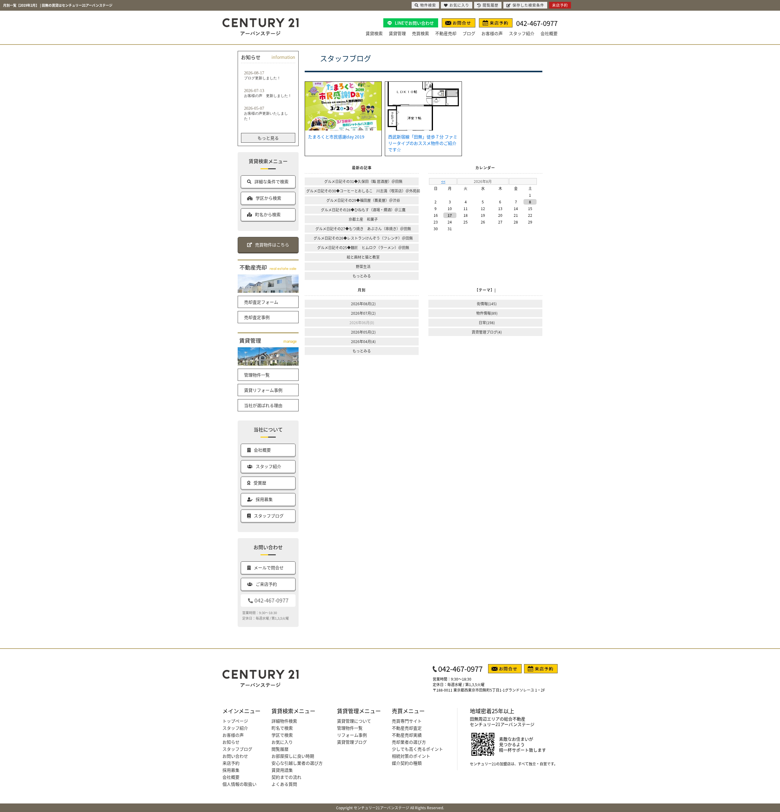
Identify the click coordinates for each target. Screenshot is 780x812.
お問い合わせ (235, 756)
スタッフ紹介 (521, 33)
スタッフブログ (237, 749)
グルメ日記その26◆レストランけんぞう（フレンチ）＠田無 (363, 238)
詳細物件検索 (284, 721)
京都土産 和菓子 (363, 219)
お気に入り (282, 742)
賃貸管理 (397, 33)
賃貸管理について (354, 721)
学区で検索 (282, 735)
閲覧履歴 (280, 749)
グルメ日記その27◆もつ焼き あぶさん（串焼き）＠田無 (363, 228)
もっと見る (268, 138)
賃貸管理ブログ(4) (487, 331)
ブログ (469, 33)
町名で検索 (282, 728)
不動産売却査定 (407, 728)
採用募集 (230, 770)
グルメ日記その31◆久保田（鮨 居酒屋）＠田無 (363, 181)
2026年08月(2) (363, 303)
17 (450, 215)
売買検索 (420, 33)
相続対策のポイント (411, 756)
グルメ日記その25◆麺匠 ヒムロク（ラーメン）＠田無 (363, 247)
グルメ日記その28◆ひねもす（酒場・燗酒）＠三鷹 (363, 209)
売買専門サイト (407, 721)
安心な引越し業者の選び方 (297, 763)
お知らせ (230, 742)
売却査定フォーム (261, 302)
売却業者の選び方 (409, 742)
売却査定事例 (257, 317)
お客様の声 (492, 33)
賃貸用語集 (282, 770)
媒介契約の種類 (407, 763)
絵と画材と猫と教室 (363, 256)
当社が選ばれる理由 (263, 405)
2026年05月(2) (363, 331)
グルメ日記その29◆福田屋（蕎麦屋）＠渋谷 (363, 200)
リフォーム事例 (352, 735)
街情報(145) (487, 303)
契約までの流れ (286, 777)
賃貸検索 (374, 33)
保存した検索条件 (528, 5)
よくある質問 (284, 784)
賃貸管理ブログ (352, 742)
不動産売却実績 (407, 735)
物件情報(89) (487, 313)
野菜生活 (363, 266)
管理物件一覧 (257, 375)
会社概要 (549, 33)
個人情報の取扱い (239, 784)
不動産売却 (445, 33)
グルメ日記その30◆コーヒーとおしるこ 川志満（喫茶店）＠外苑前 (363, 190)
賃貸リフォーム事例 (263, 390)
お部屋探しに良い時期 (292, 756)
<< (443, 181)
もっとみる (362, 275)
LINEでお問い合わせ (414, 23)
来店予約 (230, 763)
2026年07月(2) (363, 313)
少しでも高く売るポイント (417, 749)
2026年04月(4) (363, 341)
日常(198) (487, 322)
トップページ (235, 721)
